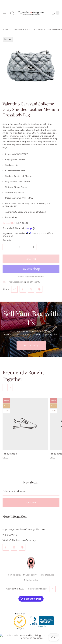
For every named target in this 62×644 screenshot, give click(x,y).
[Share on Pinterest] (39, 289)
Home (5, 30)
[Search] (12, 12)
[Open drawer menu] (4, 12)
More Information (15, 516)
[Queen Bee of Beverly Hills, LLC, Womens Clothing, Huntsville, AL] (42, 621)
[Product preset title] (25, 424)
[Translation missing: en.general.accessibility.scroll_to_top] (52, 589)
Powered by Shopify (37, 589)
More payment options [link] (31, 276)
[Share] (14, 289)
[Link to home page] (31, 563)
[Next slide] (10, 387)
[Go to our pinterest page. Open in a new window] (22, 547)
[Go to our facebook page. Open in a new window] (6, 547)
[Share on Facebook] (23, 289)
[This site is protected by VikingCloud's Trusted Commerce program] (31, 636)
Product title (10, 453)
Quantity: (7, 240)
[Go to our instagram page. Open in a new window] (14, 547)
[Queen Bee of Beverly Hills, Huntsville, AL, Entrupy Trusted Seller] (18, 630)
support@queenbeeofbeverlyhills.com (24, 529)
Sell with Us (31, 345)
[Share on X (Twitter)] (31, 289)
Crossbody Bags (21, 30)
